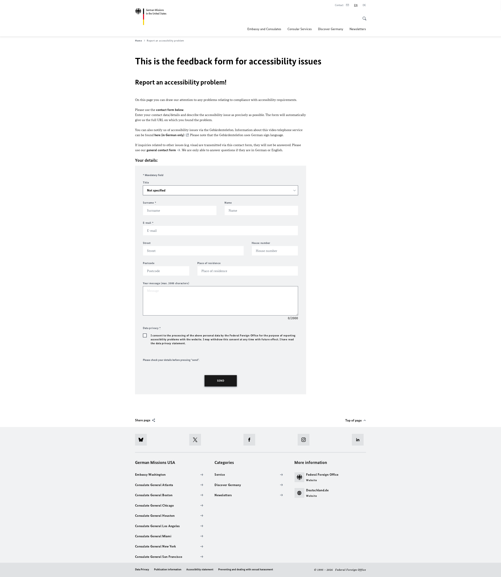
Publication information (167, 569)
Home (138, 40)
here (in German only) (169, 135)
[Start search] (363, 16)
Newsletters (358, 29)
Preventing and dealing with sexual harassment (245, 569)
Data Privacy (142, 569)
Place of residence (209, 263)
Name (228, 202)
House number (261, 243)
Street (147, 243)
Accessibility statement (199, 569)
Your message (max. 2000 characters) (166, 283)
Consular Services (299, 29)
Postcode (149, 263)
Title (146, 182)
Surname (149, 202)
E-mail (148, 223)
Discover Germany (330, 29)
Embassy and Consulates (264, 29)
